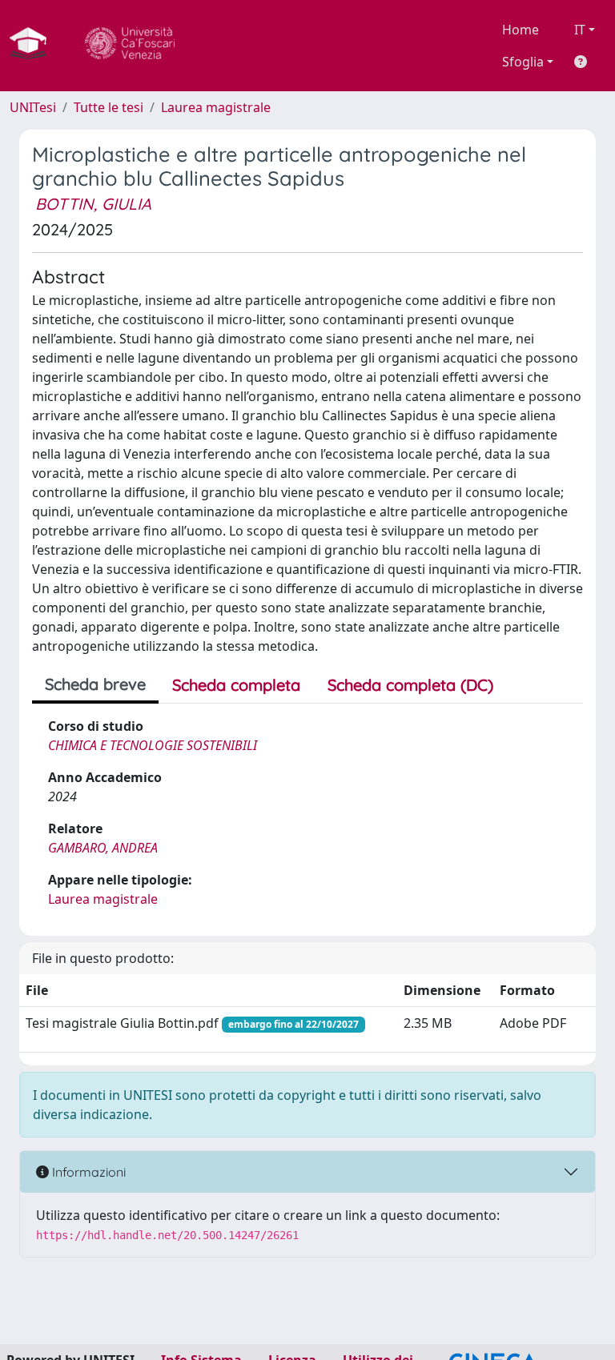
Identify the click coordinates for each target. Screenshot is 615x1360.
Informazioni (87, 1172)
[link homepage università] (129, 45)
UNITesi (33, 107)
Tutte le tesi (108, 107)
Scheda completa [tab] (236, 685)
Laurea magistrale (216, 107)
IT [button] (579, 29)
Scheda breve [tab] (95, 684)
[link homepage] (34, 45)
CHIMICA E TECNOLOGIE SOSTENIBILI (152, 745)
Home (520, 29)
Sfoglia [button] (523, 61)
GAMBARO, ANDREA (103, 848)
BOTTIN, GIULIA (93, 204)
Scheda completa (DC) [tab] (410, 685)
